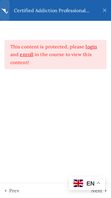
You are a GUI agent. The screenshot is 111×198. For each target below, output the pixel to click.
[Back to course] (104, 10)
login (91, 47)
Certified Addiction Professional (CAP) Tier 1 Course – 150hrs (50, 10)
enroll (26, 54)
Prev (14, 191)
